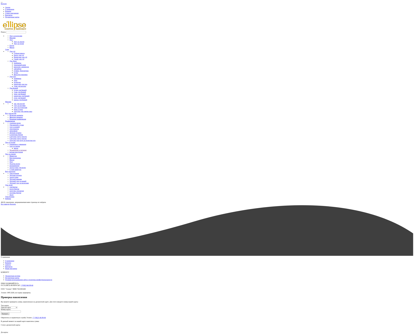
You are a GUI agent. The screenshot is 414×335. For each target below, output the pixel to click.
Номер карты (6, 309)
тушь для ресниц (20, 86)
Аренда (8, 265)
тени (15, 80)
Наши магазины (11, 268)
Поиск (3, 32)
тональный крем (20, 65)
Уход (11, 40)
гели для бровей (20, 98)
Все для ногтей (10, 113)
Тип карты (5, 305)
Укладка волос (14, 164)
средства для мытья (16, 191)
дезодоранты (14, 129)
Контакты (8, 15)
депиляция (13, 131)
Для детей (9, 185)
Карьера (8, 11)
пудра (16, 73)
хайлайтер (17, 69)
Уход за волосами (15, 36)
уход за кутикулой (20, 107)
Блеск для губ (19, 55)
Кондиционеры (15, 158)
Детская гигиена (15, 175)
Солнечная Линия (16, 135)
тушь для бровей (20, 92)
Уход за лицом (19, 42)
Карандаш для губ (20, 57)
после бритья (14, 189)
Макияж (12, 38)
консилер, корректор (21, 67)
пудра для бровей (20, 90)
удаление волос (15, 123)
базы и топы (18, 109)
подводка (17, 82)
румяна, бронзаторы (21, 71)
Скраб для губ (19, 59)
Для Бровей (13, 88)
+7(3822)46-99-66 (27, 285)
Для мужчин (9, 197)
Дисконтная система (12, 276)
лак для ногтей (19, 104)
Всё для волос (10, 171)
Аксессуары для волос (17, 168)
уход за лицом (14, 146)
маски (16, 148)
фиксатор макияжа (20, 75)
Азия (7, 49)
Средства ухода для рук (18, 137)
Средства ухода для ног (18, 138)
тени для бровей (20, 94)
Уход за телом (19, 44)
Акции (7, 7)
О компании (9, 9)
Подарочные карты (12, 17)
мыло (11, 195)
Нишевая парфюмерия (17, 119)
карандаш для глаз (20, 84)
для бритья (13, 187)
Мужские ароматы (16, 115)
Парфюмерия (10, 121)
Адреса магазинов (12, 13)
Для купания (14, 173)
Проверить (5, 314)
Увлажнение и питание (18, 150)
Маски (11, 47)
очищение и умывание (17, 144)
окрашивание (14, 166)
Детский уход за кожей (17, 181)
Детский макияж (15, 179)
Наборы (8, 199)
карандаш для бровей (21, 96)
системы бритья (15, 193)
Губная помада (19, 53)
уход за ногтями (20, 106)
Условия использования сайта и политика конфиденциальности (28, 280)
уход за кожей (14, 127)
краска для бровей (20, 100)
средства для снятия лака (23, 111)
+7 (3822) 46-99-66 (39, 318)
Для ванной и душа (16, 125)
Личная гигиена (15, 133)
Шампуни (13, 156)
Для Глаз (12, 76)
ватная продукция (16, 152)
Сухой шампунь (15, 169)
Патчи (11, 45)
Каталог (4, 4)
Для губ (12, 51)
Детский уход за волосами (19, 183)
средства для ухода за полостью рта (22, 140)
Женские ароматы (16, 117)
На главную (5, 204)
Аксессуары (13, 177)
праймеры (17, 63)
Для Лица (13, 61)
